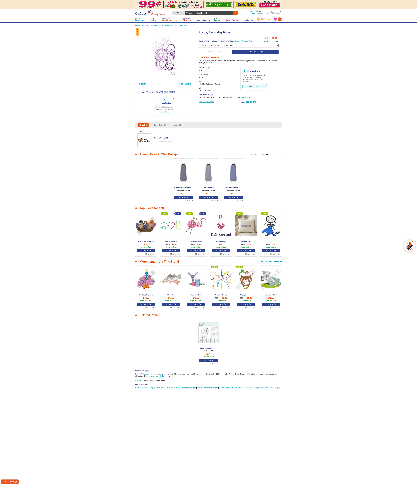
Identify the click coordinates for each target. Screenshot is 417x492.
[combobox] (209, 13)
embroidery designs (158, 376)
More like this (187, 200)
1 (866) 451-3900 (262, 14)
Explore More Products (270, 262)
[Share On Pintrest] (254, 102)
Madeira (254, 154)
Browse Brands (157, 25)
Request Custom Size (243, 41)
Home (137, 25)
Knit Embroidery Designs (270, 387)
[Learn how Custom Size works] (173, 98)
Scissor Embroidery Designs (207, 387)
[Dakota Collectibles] (144, 140)
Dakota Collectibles (142, 374)
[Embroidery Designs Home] (150, 13)
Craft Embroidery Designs (186, 387)
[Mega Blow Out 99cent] (208, 4)
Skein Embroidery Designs (145, 387)
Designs (145, 25)
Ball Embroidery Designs (250, 387)
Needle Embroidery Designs (229, 387)
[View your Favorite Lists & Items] (275, 19)
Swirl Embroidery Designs (165, 387)
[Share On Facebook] (251, 102)
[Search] (235, 13)
